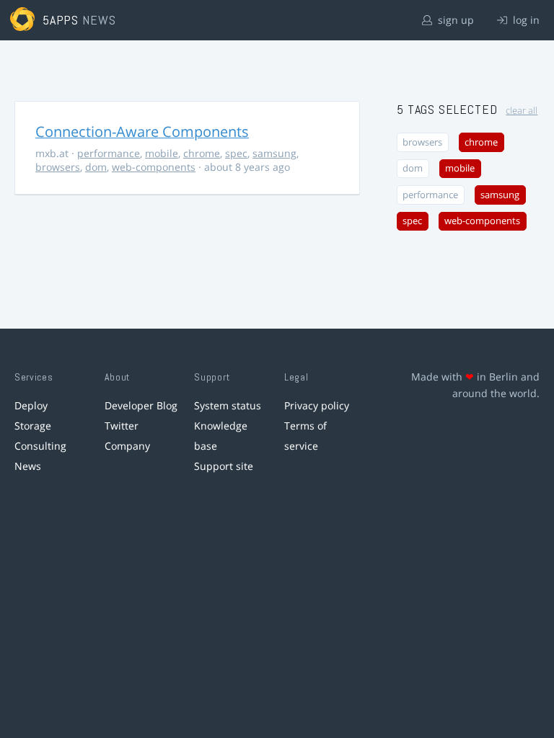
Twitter (121, 425)
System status (227, 405)
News (27, 466)
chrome (201, 153)
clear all (521, 111)
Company (127, 446)
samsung (274, 153)
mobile (161, 153)
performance (108, 153)
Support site (223, 466)
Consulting (40, 446)
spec (236, 153)
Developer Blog (141, 405)
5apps (61, 20)
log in (525, 20)
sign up (454, 20)
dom (96, 167)
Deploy (31, 405)
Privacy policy (316, 405)
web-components (153, 167)
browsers (57, 167)
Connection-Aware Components (142, 131)
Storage (32, 425)
